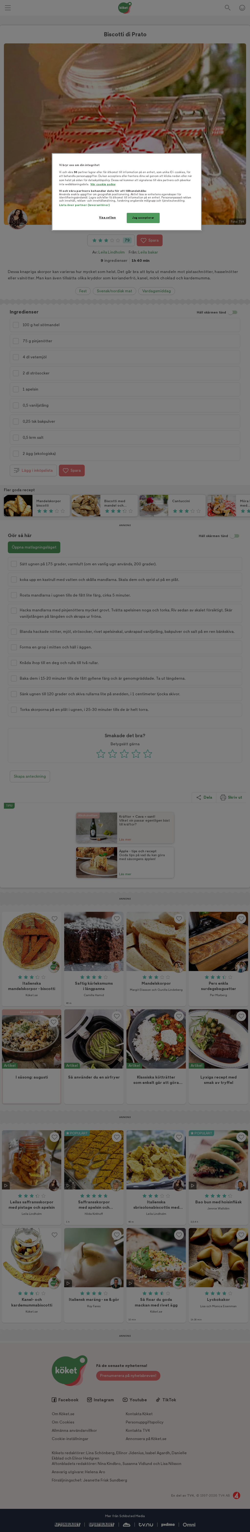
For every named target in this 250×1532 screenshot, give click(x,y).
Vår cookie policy (103, 184)
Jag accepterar (143, 217)
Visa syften (107, 217)
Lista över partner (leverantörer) (84, 205)
